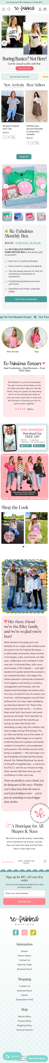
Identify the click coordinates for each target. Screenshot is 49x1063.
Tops (36, 351)
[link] (19, 861)
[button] (8, 9)
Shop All (24, 156)
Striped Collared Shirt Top (11, 127)
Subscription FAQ (24, 999)
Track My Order (24, 964)
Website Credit (26, 1061)
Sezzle (24, 995)
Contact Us (24, 960)
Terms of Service (24, 1030)
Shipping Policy (24, 1025)
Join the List (24, 901)
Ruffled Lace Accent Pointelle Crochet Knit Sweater (35, 130)
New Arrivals (13, 351)
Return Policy (24, 955)
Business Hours (24, 969)
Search (24, 951)
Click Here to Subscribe (26, 299)
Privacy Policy (24, 1021)
